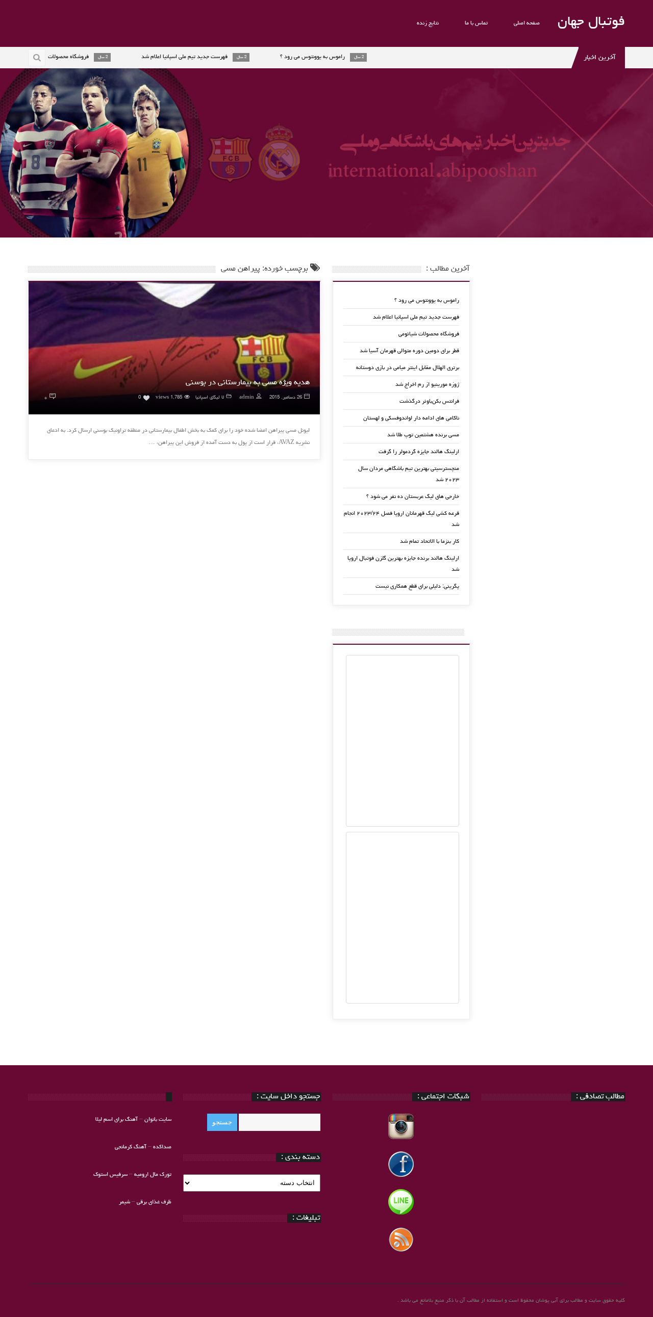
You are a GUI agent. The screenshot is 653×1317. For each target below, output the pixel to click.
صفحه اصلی (527, 23)
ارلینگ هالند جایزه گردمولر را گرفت (419, 452)
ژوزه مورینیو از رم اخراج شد (427, 384)
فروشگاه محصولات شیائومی (428, 334)
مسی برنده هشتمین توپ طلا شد (423, 435)
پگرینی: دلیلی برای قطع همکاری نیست (417, 586)
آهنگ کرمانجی (130, 1147)
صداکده (162, 1147)
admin (246, 398)
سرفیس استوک (111, 1174)
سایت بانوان (157, 1119)
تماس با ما (476, 23)
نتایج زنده (428, 23)
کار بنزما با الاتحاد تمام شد (429, 541)
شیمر (124, 1202)
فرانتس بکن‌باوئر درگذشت (429, 401)
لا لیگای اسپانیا (209, 398)
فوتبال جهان (591, 22)
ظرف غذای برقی (154, 1202)
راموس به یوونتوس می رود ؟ (426, 300)
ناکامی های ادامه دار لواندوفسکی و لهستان (411, 418)
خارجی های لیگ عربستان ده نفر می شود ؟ (412, 496)
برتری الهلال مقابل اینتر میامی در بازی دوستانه (407, 367)
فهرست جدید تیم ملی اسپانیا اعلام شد (416, 317)
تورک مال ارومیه (152, 1174)
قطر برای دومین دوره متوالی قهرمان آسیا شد (409, 351)
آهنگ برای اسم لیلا (116, 1119)
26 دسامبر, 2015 (285, 398)
